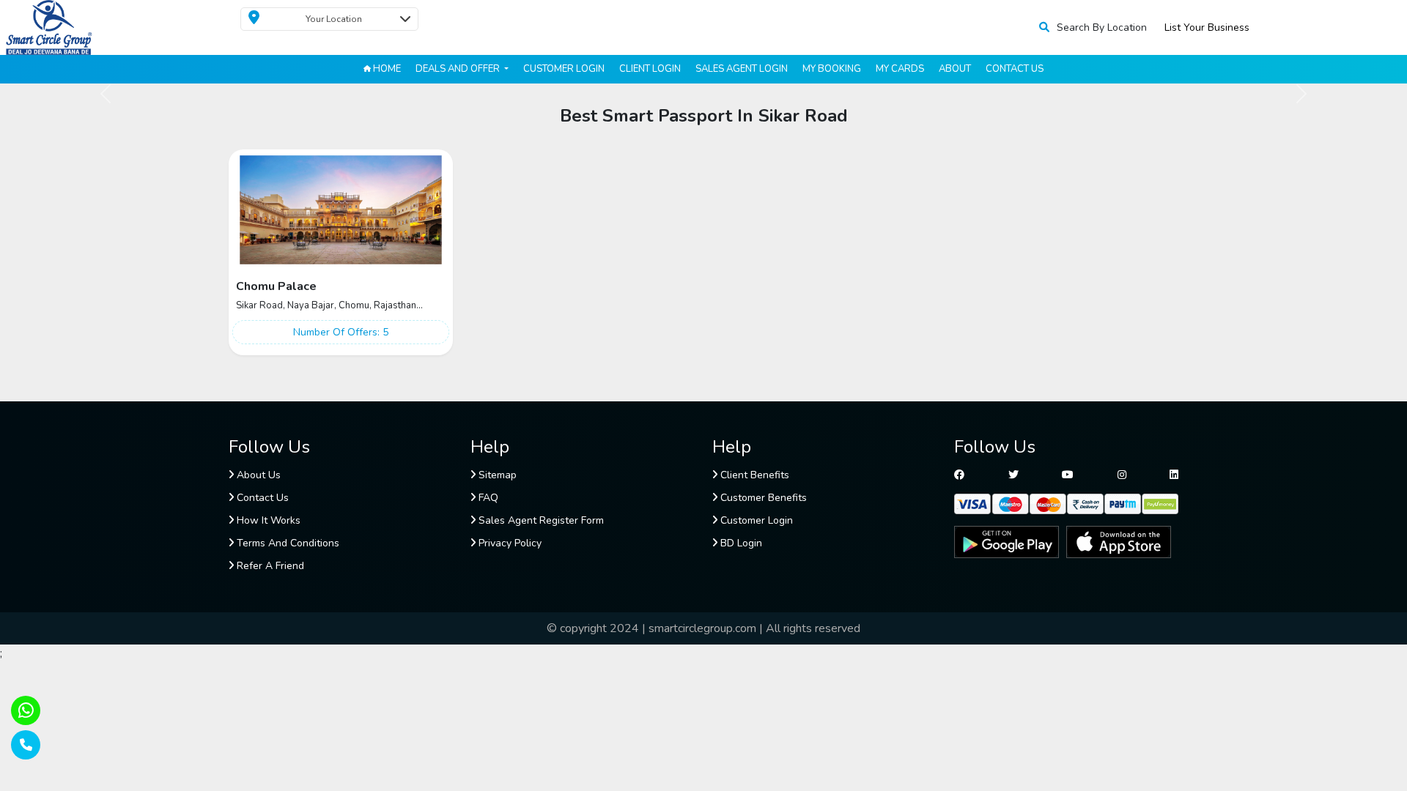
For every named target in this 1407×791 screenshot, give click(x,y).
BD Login (739, 543)
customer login (564, 68)
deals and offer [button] (459, 68)
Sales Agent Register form (540, 520)
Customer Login (755, 520)
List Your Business (1206, 27)
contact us (1015, 68)
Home (386, 68)
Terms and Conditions (286, 543)
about (955, 68)
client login (650, 68)
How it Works (267, 520)
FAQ (487, 498)
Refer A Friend (269, 566)
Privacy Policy (509, 543)
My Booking (831, 68)
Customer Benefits (762, 498)
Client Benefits (753, 475)
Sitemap (496, 475)
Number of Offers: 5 (340, 332)
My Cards (900, 68)
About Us (257, 475)
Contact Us (261, 498)
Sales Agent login (741, 68)
